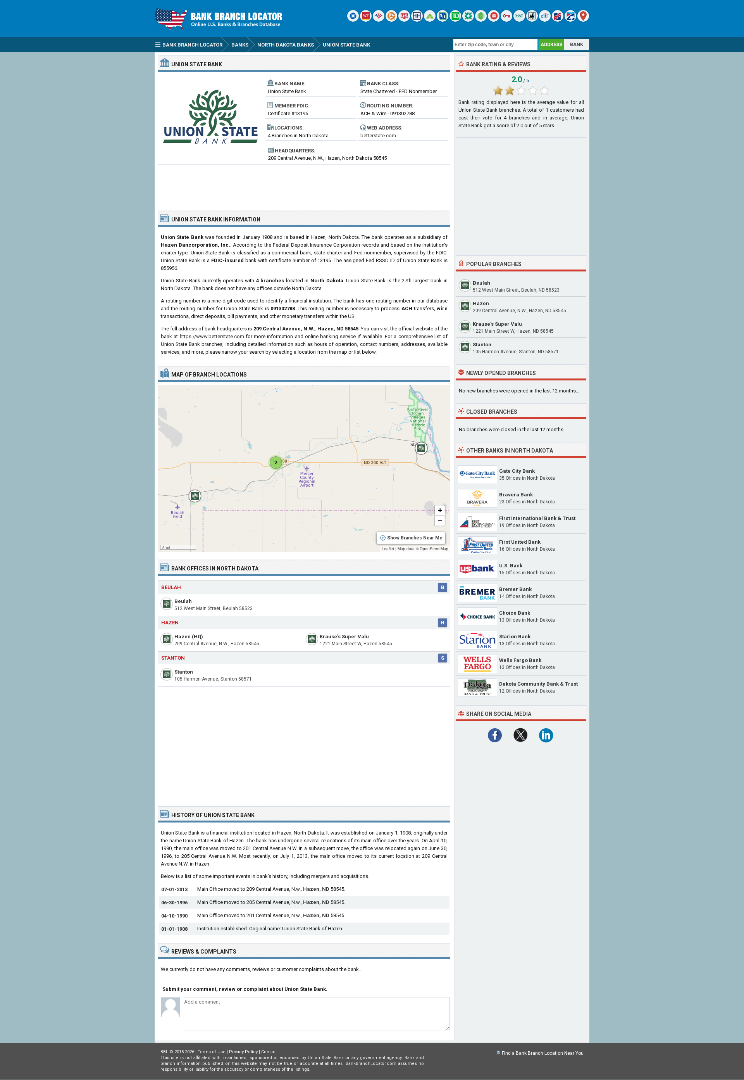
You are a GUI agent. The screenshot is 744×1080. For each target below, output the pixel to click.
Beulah (171, 587)
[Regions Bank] (430, 20)
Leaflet (388, 548)
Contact (269, 1051)
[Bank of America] (378, 20)
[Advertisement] (304, 184)
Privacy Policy (243, 1051)
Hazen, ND (316, 889)
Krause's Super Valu (344, 636)
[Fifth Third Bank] (442, 20)
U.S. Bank (510, 566)
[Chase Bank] (353, 20)
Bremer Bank (515, 589)
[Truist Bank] (417, 20)
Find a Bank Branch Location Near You (543, 1053)
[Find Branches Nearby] (583, 20)
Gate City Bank (517, 471)
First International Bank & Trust (537, 518)
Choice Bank (514, 613)
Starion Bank (514, 636)
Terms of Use (212, 1051)
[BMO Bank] (493, 20)
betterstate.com (378, 135)
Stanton (173, 658)
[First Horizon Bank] (570, 20)
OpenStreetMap (434, 548)
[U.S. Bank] (404, 20)
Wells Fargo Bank (520, 660)
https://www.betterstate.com (212, 336)
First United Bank (520, 542)
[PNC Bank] (391, 20)
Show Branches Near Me (415, 538)
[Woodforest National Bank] (532, 20)
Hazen (170, 623)
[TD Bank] (455, 20)
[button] (417, 444)
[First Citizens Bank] (557, 20)
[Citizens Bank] (468, 20)
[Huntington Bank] (481, 20)
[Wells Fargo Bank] (366, 20)
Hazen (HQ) (188, 636)
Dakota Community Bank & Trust (538, 684)
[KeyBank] (506, 20)
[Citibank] (545, 20)
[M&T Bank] (519, 20)
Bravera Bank (516, 495)
